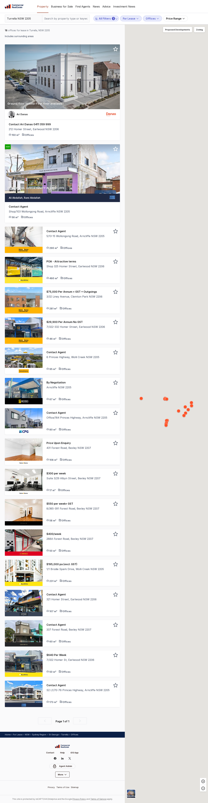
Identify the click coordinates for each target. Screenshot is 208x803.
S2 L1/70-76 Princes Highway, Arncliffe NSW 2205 (78, 690)
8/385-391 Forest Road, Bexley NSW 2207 (72, 508)
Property (42, 6)
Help (62, 752)
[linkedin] (62, 758)
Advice (106, 6)
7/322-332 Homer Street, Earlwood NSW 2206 (75, 326)
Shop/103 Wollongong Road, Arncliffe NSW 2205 (39, 211)
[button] (62, 105)
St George (54, 734)
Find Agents (82, 6)
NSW (27, 734)
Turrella (64, 734)
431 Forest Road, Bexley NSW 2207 (68, 447)
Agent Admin (65, 766)
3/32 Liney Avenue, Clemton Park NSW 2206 (74, 296)
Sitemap (75, 787)
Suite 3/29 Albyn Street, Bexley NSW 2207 (73, 478)
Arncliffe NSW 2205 (58, 387)
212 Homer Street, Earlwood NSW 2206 (34, 129)
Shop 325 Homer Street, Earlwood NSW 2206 (75, 266)
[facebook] (55, 758)
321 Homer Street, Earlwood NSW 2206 (71, 599)
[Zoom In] (203, 781)
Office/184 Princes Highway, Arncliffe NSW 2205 (76, 417)
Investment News (124, 6)
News (96, 6)
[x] (69, 758)
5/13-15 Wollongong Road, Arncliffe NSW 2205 (75, 236)
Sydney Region (39, 734)
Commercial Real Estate (14, 6)
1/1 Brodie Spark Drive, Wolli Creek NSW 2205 (75, 569)
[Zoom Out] (203, 788)
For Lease (17, 734)
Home (8, 734)
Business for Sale (62, 6)
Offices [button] (74, 734)
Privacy (51, 787)
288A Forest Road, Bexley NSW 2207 (69, 538)
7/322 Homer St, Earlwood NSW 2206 (70, 659)
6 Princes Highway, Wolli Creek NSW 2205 (72, 357)
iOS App (74, 752)
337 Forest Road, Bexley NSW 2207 (68, 629)
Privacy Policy (79, 799)
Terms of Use (62, 787)
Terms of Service (98, 799)
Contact (50, 752)
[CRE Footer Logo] (62, 746)
